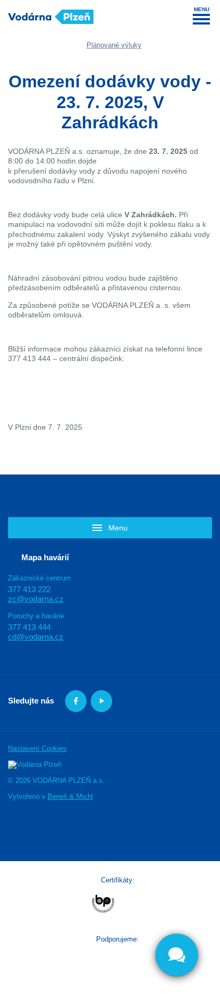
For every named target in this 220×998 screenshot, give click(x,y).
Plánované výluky (114, 45)
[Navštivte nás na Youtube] (101, 701)
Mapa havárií (45, 556)
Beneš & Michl (70, 796)
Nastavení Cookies (37, 748)
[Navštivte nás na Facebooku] (76, 701)
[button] (110, 527)
